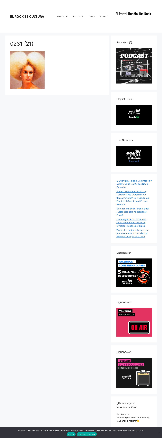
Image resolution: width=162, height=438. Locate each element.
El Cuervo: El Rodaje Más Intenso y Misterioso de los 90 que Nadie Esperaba (134, 184)
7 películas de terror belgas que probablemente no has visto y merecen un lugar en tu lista (132, 233)
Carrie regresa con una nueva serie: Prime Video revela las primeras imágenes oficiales (131, 222)
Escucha (76, 16)
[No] (159, 432)
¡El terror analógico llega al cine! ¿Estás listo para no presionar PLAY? (132, 211)
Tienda (91, 16)
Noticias (60, 16)
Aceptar (71, 434)
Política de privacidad (86, 434)
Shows (103, 16)
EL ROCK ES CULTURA (27, 16)
